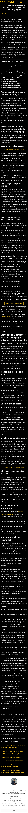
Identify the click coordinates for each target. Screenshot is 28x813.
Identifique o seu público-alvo (11, 77)
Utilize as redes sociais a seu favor (12, 83)
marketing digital (6, 316)
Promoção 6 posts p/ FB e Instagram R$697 (14, 467)
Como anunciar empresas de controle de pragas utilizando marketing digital (14, 75)
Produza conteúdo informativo (11, 85)
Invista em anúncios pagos (10, 81)
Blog (2, 13)
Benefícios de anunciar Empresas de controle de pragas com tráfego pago (13, 71)
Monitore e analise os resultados (12, 87)
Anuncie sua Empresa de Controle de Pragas (13, 67)
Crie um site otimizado (9, 79)
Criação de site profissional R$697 (14, 303)
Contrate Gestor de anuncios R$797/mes (14, 149)
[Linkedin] (14, 810)
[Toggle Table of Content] (24, 64)
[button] (21, 2)
